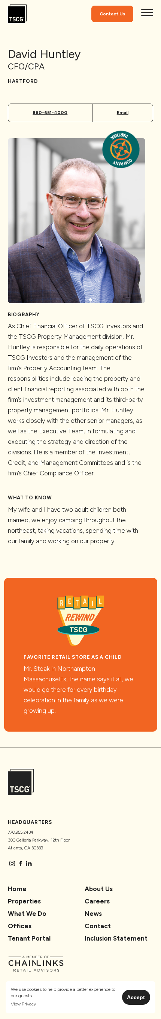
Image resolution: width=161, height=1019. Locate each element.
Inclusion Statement (116, 938)
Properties (24, 901)
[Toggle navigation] (147, 13)
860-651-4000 (50, 112)
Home (17, 889)
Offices (19, 926)
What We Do (27, 913)
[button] (23, 1004)
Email (122, 112)
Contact (98, 926)
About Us (99, 889)
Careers (97, 901)
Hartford (23, 81)
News (93, 913)
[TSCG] (17, 14)
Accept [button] (136, 997)
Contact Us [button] (112, 14)
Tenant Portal (29, 938)
